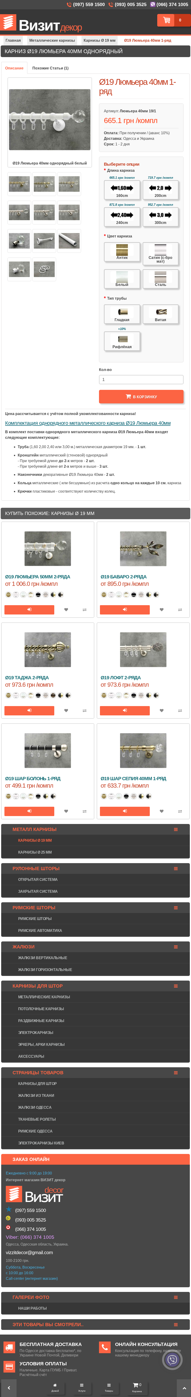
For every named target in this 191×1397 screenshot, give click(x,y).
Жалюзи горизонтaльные (45, 970)
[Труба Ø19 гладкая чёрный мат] (69, 241)
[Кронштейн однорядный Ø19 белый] (44, 241)
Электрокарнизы (35, 1033)
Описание (14, 68)
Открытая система (38, 880)
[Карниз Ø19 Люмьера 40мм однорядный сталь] (19, 241)
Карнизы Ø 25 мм (35, 852)
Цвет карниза (119, 236)
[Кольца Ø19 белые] (44, 269)
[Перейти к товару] (29, 609)
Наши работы (32, 1308)
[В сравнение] (84, 609)
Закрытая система (38, 891)
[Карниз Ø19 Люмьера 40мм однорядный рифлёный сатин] (69, 212)
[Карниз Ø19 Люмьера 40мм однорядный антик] (19, 184)
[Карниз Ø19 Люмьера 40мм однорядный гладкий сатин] (19, 212)
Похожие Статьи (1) (50, 68)
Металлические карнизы (44, 997)
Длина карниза (121, 170)
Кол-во (105, 370)
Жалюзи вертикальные (42, 958)
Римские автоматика (40, 931)
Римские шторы (35, 919)
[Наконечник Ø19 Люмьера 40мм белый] (19, 269)
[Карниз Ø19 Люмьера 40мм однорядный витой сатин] (44, 212)
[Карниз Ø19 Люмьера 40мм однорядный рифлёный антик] (69, 184)
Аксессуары (31, 1056)
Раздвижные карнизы (41, 1021)
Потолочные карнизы (41, 1009)
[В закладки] (66, 609)
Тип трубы (117, 298)
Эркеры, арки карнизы (41, 1045)
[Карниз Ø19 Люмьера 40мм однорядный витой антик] (44, 184)
